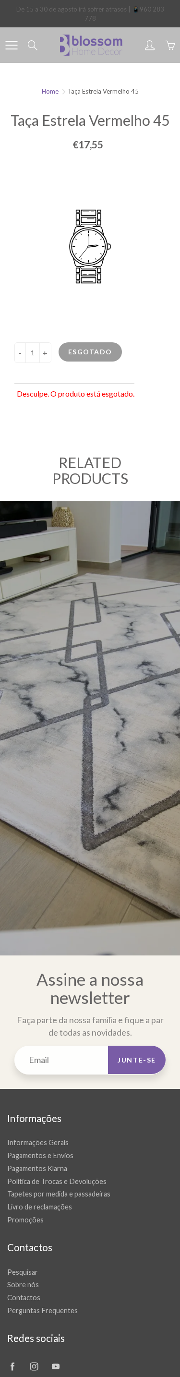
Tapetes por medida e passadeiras (58, 1194)
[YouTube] (55, 1366)
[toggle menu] (11, 45)
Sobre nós (23, 1284)
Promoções (25, 1220)
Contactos (23, 1297)
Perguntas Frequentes (42, 1310)
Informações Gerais (38, 1142)
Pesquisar (22, 1272)
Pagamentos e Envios (40, 1155)
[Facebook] (12, 1366)
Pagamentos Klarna (37, 1168)
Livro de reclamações (39, 1207)
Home (50, 91)
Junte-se (137, 1060)
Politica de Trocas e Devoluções (57, 1181)
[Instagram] (33, 1366)
